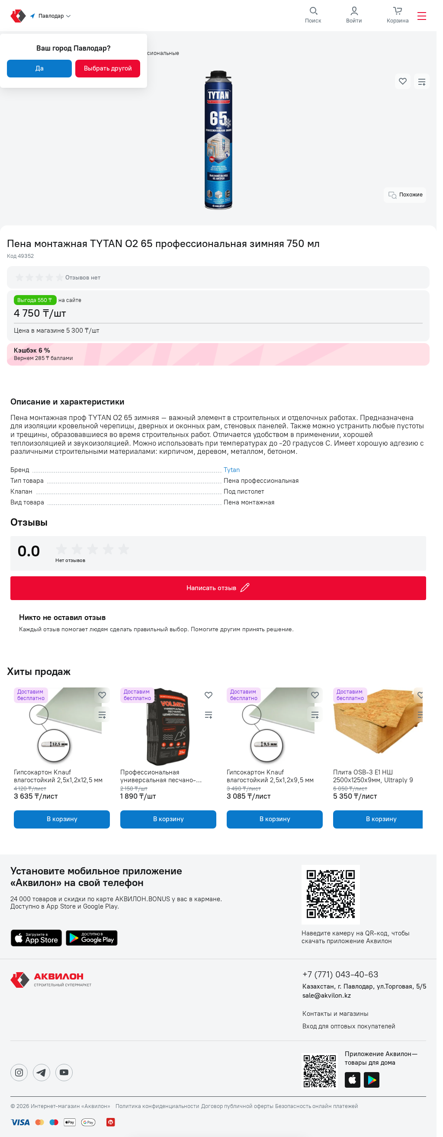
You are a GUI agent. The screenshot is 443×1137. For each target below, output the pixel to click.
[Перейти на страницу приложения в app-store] (36, 938)
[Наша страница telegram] (41, 1072)
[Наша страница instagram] (19, 1072)
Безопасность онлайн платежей (316, 1106)
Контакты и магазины (335, 1014)
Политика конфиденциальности (157, 1106)
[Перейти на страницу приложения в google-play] (92, 938)
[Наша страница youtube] (64, 1072)
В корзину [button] (61, 819)
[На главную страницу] (52, 1000)
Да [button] (39, 68)
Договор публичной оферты (237, 1106)
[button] (403, 81)
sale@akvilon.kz (326, 995)
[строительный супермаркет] (18, 16)
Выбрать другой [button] (108, 68)
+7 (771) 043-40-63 (340, 975)
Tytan (232, 470)
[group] (40, 277)
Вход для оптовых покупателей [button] (348, 1026)
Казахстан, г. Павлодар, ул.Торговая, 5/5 (364, 986)
